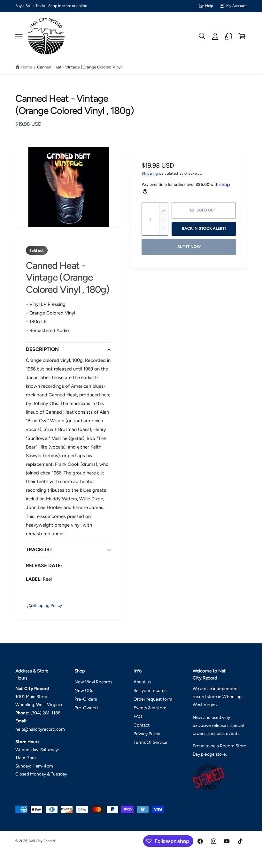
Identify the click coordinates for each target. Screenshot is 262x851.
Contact (142, 725)
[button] (19, 36)
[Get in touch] (228, 36)
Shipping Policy (47, 605)
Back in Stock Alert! (204, 228)
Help (209, 6)
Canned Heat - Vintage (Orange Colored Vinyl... (81, 67)
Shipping (150, 173)
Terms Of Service (150, 742)
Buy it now (188, 246)
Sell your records (150, 690)
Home (26, 67)
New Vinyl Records (93, 681)
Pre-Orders (85, 699)
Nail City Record (42, 841)
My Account (236, 6)
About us (142, 681)
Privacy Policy (147, 733)
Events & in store (150, 707)
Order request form (153, 699)
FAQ (138, 716)
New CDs (83, 690)
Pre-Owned (86, 707)
